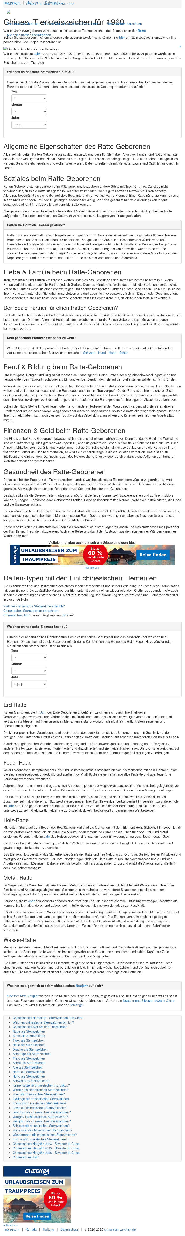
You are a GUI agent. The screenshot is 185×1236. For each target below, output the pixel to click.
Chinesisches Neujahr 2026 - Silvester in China (46, 1152)
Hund (102, 352)
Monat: (16, 104)
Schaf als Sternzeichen (29, 1062)
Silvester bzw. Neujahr (23, 996)
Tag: (14, 91)
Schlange (76, 1005)
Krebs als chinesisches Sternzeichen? (40, 1103)
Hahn (113, 352)
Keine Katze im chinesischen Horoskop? (41, 1085)
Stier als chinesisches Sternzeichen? (39, 1094)
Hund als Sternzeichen (29, 1076)
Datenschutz (54, 2)
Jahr (37, 53)
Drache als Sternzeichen (30, 1049)
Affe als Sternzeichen (28, 1067)
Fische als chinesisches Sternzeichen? (40, 1139)
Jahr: (15, 117)
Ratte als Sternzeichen (29, 1031)
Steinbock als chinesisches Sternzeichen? (42, 1130)
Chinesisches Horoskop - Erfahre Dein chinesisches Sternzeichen (53, 23)
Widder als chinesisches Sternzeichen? (40, 1089)
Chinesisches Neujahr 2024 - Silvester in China (46, 1143)
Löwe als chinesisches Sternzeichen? (39, 1107)
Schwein (89, 352)
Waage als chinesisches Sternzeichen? (40, 1116)
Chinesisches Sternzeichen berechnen (30, 610)
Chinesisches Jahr (26, 1157)
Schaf (123, 352)
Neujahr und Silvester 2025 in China (148, 1000)
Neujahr (82, 985)
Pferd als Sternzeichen (29, 1058)
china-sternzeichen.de (120, 1229)
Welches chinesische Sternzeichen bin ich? (34, 606)
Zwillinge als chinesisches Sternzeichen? (42, 1098)
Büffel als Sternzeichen (29, 1035)
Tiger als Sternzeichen (29, 1040)
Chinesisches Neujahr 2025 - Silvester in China (46, 1148)
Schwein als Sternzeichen (31, 1080)
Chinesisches (13, 615)
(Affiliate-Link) (92, 567)
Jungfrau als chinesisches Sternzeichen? (42, 1112)
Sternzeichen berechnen (124, 23)
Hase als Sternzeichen (29, 1044)
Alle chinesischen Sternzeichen (29, 35)
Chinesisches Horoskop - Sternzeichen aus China (48, 1017)
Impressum (11, 2)
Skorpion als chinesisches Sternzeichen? (42, 1121)
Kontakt (31, 1229)
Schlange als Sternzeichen (32, 1053)
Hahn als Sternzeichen (29, 1071)
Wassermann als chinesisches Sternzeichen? (45, 1134)
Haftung (32, 2)
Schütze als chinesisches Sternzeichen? (41, 1125)
